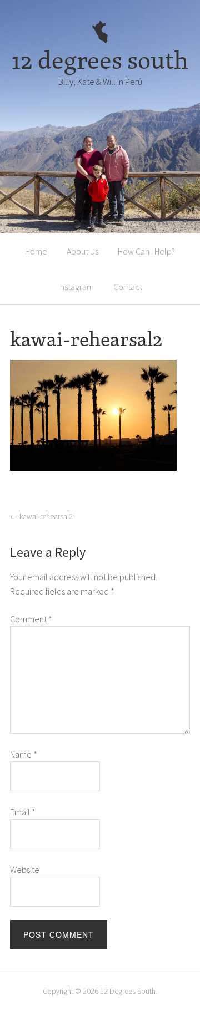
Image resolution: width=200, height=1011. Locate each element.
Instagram (76, 286)
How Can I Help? (146, 251)
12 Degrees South (128, 991)
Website (24, 869)
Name (23, 754)
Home (36, 251)
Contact (127, 286)
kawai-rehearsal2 (41, 516)
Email (23, 811)
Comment (31, 618)
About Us (82, 251)
